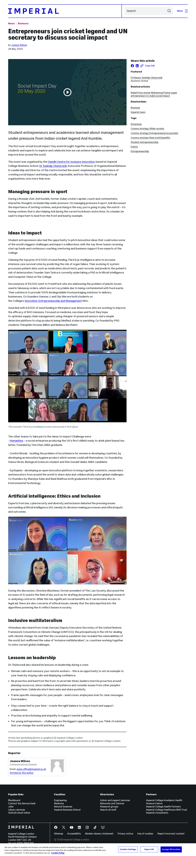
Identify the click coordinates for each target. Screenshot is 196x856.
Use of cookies (145, 833)
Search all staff (108, 809)
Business (23, 23)
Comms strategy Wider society (147, 128)
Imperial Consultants (157, 812)
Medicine (59, 803)
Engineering (60, 800)
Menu (180, 10)
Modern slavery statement (99, 833)
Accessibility (74, 833)
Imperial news (138, 112)
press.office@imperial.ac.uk (31, 769)
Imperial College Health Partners (163, 806)
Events (134, 146)
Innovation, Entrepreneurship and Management (53, 300)
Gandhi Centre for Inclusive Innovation (71, 161)
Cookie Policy (57, 853)
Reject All (149, 849)
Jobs (10, 806)
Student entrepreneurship (144, 142)
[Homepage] (65, 11)
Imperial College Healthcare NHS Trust (166, 809)
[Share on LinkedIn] (137, 65)
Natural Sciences (63, 806)
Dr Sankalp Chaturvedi (53, 166)
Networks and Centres (112, 803)
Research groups (109, 806)
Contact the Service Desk (21, 803)
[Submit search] (169, 11)
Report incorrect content (171, 833)
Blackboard (14, 800)
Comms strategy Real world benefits (150, 137)
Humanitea (16, 440)
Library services (16, 809)
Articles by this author (22, 772)
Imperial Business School (67, 809)
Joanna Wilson (19, 45)
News (11, 23)
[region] (98, 849)
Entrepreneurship (140, 151)
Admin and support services (115, 800)
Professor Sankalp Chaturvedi (146, 77)
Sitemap (58, 833)
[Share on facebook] (132, 65)
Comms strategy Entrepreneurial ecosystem (154, 133)
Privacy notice (125, 833)
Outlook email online (19, 812)
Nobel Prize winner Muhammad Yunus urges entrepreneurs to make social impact (154, 94)
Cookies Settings (128, 849)
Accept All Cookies (171, 849)
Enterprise (136, 124)
